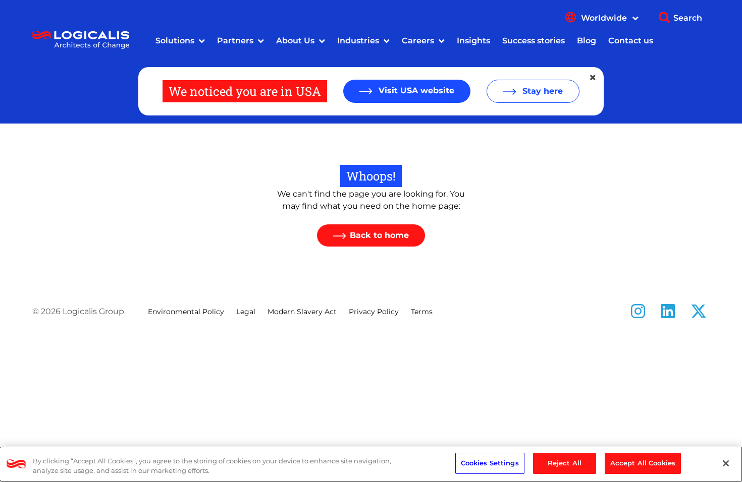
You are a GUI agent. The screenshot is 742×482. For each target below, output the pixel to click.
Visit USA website (415, 90)
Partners (235, 40)
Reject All (564, 463)
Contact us (630, 40)
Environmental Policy (186, 311)
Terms (422, 311)
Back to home (379, 235)
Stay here (541, 91)
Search (687, 18)
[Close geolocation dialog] (594, 77)
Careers (418, 40)
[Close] (726, 463)
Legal (245, 311)
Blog (586, 40)
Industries (358, 40)
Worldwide (605, 18)
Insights (473, 40)
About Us (295, 40)
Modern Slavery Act (302, 311)
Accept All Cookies (642, 463)
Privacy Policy (374, 311)
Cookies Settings (490, 463)
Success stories (533, 40)
